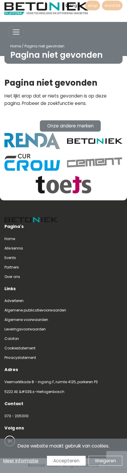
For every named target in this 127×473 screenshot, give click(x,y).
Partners (11, 267)
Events (10, 257)
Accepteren (66, 461)
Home (15, 46)
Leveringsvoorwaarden (25, 329)
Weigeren (105, 461)
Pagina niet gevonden (44, 46)
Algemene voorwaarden (26, 319)
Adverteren (14, 300)
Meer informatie (20, 461)
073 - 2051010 (16, 415)
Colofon (11, 338)
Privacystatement (20, 357)
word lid (112, 5)
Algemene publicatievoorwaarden (35, 310)
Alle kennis (13, 248)
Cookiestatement (19, 348)
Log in (75, 5)
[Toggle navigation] (16, 32)
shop (92, 5)
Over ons (12, 276)
